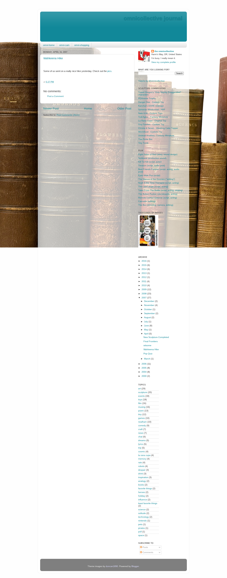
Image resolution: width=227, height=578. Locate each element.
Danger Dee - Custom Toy (151, 102)
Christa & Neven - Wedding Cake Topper (158, 128)
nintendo (142, 521)
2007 (144, 298)
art (139, 388)
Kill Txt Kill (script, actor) (150, 162)
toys (140, 399)
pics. (109, 71)
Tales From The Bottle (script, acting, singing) (160, 190)
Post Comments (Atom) (68, 115)
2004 (144, 372)
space (141, 535)
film (140, 403)
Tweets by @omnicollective (151, 81)
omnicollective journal (153, 18)
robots (141, 466)
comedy (142, 425)
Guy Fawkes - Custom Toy (151, 124)
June (146, 325)
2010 (144, 285)
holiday (141, 496)
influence (142, 499)
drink (140, 474)
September (150, 313)
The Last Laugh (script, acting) (153, 186)
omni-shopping (81, 45)
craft (140, 429)
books (141, 485)
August (147, 317)
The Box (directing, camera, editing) (155, 205)
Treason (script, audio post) (151, 165)
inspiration (143, 477)
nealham (142, 422)
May (146, 330)
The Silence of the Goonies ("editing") (156, 179)
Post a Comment (55, 96)
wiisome (147, 345)
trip (139, 448)
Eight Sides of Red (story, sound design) (157, 154)
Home (88, 108)
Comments (147, 552)
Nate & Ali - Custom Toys (150, 113)
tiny (140, 414)
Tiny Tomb (143, 143)
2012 (144, 277)
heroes (141, 492)
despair (141, 470)
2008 (144, 293)
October (148, 309)
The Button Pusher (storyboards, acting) (157, 194)
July (146, 321)
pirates (141, 528)
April (146, 334)
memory (142, 459)
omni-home (49, 45)
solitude (142, 513)
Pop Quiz (147, 353)
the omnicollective (164, 51)
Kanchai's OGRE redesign (151, 106)
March (147, 359)
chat (140, 437)
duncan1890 (112, 566)
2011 (144, 281)
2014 (144, 269)
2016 (144, 261)
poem (141, 411)
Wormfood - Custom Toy (150, 132)
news (140, 433)
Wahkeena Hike (53, 58)
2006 (144, 364)
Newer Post (51, 108)
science (142, 509)
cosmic (141, 451)
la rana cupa (144, 455)
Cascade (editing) (147, 201)
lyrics (140, 444)
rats (140, 462)
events (141, 396)
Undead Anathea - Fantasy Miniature (156, 135)
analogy (142, 481)
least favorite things (147, 503)
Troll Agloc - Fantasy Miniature (153, 117)
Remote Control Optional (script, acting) (157, 198)
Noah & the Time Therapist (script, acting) (158, 183)
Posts (145, 547)
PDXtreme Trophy (147, 98)
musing (141, 407)
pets (140, 524)
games (141, 418)
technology (143, 517)
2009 (144, 289)
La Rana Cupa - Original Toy (152, 121)
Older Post (124, 108)
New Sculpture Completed (156, 337)
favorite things (145, 488)
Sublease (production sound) (152, 158)
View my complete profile (163, 62)
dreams (142, 440)
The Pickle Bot (145, 139)
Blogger (135, 566)
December (149, 301)
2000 (144, 376)
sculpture (142, 392)
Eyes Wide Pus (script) (149, 175)
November (149, 305)
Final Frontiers (150, 341)
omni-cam (64, 45)
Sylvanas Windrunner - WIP (151, 109)
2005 (144, 368)
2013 (144, 273)
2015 (144, 265)
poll (140, 532)
